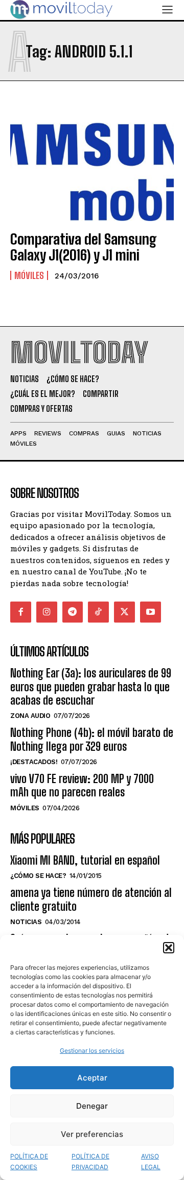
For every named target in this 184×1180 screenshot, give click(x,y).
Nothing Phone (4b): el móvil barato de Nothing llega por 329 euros (91, 739)
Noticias (25, 922)
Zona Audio (30, 715)
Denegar (92, 1106)
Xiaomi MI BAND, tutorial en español (85, 860)
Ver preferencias (92, 1134)
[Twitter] (124, 612)
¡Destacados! (33, 762)
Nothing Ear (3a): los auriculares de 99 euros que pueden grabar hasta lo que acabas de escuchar (90, 686)
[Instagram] (46, 612)
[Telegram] (72, 612)
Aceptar (92, 1078)
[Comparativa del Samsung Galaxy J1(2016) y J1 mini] (92, 172)
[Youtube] (150, 612)
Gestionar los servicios (92, 1050)
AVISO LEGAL (150, 1161)
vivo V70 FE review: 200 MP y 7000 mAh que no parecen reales (82, 785)
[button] (169, 948)
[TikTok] (98, 612)
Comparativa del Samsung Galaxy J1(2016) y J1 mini (83, 247)
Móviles (29, 275)
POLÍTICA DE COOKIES (29, 1161)
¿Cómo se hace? (38, 875)
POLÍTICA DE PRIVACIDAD (90, 1161)
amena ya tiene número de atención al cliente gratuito (91, 899)
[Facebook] (20, 612)
